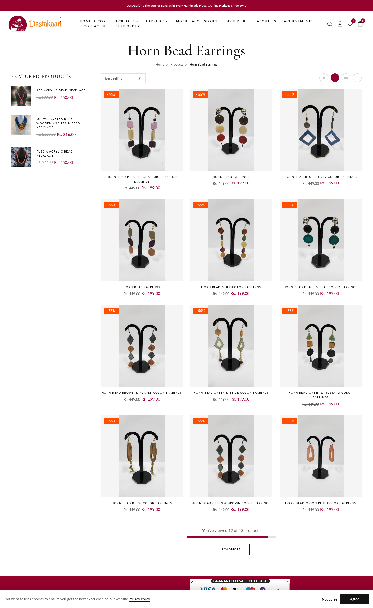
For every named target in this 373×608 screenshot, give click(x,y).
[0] (350, 24)
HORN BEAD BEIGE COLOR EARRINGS (142, 503)
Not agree (329, 599)
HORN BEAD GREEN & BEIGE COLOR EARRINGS (231, 392)
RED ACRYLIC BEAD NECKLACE (61, 90)
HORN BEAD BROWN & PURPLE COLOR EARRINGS (141, 392)
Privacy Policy (139, 599)
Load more (231, 549)
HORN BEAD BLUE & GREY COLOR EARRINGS (320, 176)
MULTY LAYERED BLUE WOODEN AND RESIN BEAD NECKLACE (58, 123)
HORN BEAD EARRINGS (231, 176)
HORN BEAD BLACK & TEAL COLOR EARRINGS (321, 287)
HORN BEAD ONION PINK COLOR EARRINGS (320, 503)
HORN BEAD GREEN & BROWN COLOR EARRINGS (231, 503)
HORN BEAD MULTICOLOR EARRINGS (231, 287)
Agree (354, 599)
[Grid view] (323, 77)
